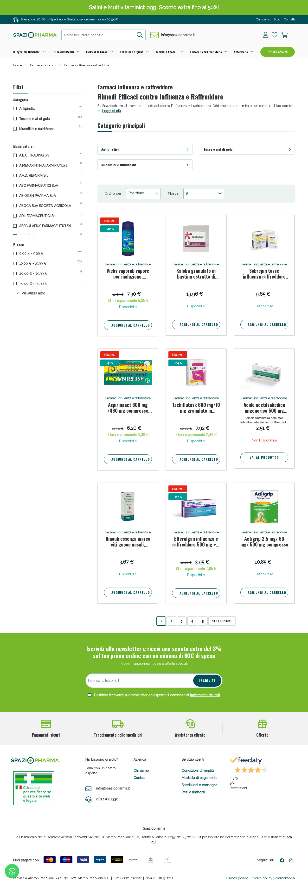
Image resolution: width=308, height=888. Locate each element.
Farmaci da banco (96, 52)
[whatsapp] (12, 871)
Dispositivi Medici (63, 52)
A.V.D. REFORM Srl (37, 175)
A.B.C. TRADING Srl (37, 155)
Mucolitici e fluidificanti (40, 128)
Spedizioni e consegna (199, 785)
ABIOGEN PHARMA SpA (41, 195)
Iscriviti (207, 680)
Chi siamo (263, 19)
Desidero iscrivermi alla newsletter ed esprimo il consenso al (156, 695)
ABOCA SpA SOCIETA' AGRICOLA (48, 205)
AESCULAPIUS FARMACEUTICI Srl (48, 226)
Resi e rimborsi (193, 792)
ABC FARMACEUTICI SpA (42, 185)
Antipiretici (31, 108)
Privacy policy (237, 878)
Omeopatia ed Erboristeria (206, 52)
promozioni (278, 52)
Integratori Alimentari (26, 52)
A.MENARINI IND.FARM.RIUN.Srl (46, 165)
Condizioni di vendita (198, 770)
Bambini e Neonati (166, 52)
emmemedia (285, 878)
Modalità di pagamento (200, 778)
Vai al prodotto (264, 457)
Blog (277, 19)
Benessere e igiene (131, 52)
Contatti (289, 19)
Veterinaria (241, 52)
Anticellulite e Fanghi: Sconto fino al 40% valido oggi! (154, 13)
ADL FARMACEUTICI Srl (41, 215)
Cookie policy (261, 878)
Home (17, 65)
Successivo (221, 621)
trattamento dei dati (205, 695)
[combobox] (103, 35)
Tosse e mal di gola (38, 118)
